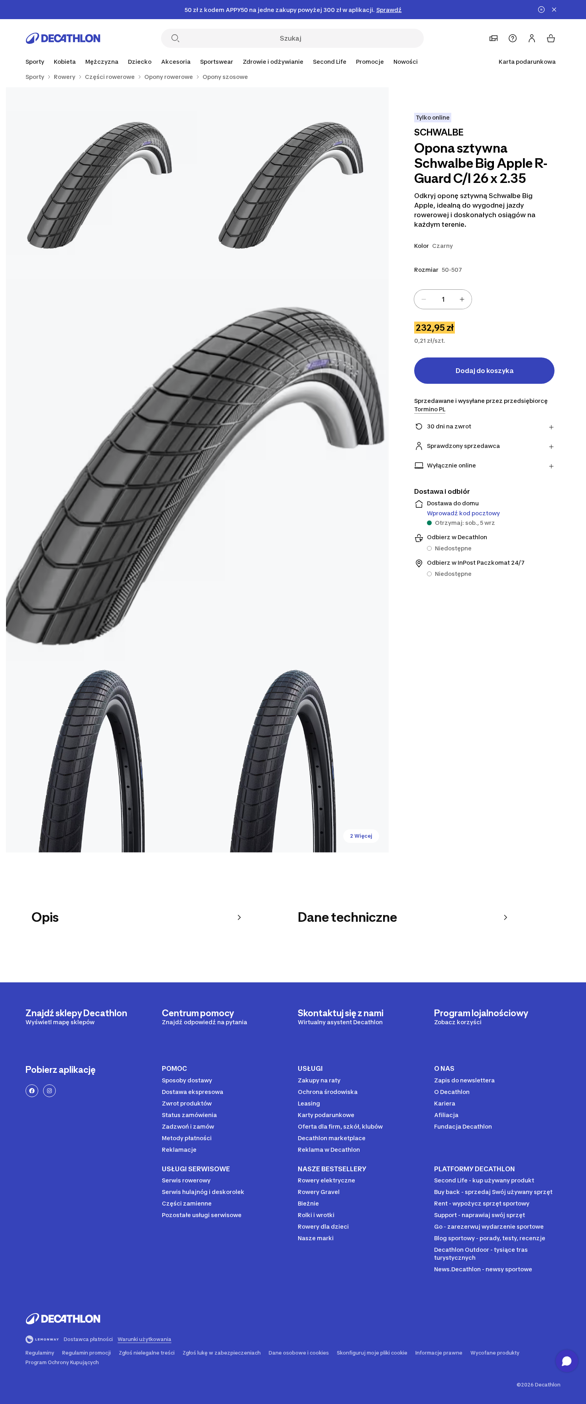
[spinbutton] (442, 299)
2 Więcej (361, 836)
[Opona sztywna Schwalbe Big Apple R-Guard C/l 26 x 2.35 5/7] (293, 756)
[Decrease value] (423, 299)
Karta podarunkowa (527, 61)
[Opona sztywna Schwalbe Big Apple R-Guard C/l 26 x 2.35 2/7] (101, 183)
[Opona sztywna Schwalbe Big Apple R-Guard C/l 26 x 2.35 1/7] (293, 183)
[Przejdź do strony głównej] (63, 38)
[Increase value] (462, 299)
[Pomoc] (512, 38)
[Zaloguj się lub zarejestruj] (531, 38)
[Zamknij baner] (554, 9)
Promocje (370, 61)
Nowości (405, 61)
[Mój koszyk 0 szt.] (550, 38)
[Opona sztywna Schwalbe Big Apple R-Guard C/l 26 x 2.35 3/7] (197, 470)
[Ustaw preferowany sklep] (493, 38)
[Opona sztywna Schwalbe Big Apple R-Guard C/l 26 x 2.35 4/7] (101, 756)
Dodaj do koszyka (484, 371)
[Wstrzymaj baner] (541, 9)
